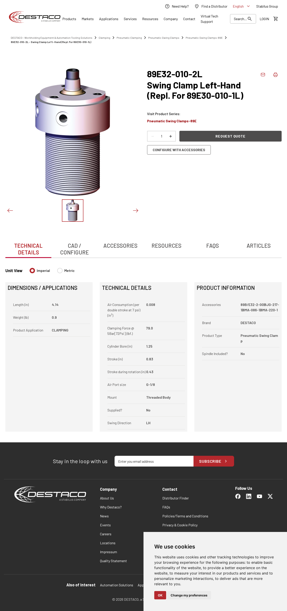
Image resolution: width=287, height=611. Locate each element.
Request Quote (230, 136)
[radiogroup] (52, 272)
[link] (177, 6)
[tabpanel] (143, 347)
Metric (69, 270)
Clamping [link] (104, 37)
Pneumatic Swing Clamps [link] (163, 37)
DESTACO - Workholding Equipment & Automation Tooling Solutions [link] (51, 37)
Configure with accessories (179, 150)
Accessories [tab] (120, 245)
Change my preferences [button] (189, 595)
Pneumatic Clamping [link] (129, 37)
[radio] (32, 270)
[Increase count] (170, 136)
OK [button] (160, 595)
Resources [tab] (166, 245)
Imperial (43, 270)
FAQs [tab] (212, 245)
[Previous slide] (9, 210)
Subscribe (210, 461)
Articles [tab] (259, 245)
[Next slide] (135, 210)
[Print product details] (275, 74)
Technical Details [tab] (28, 249)
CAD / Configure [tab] (74, 249)
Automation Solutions (116, 585)
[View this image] (72, 210)
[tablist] (143, 246)
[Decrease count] (152, 136)
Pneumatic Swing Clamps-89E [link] (204, 37)
